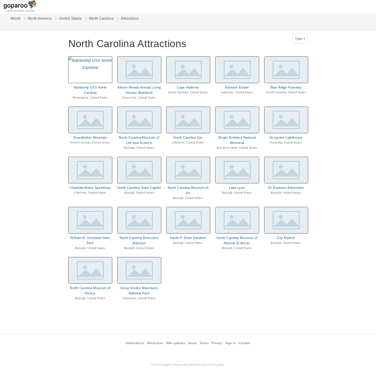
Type (298, 38)
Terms (204, 343)
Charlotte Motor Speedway (90, 187)
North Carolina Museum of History (90, 290)
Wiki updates (175, 343)
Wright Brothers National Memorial (237, 140)
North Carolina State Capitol (139, 187)
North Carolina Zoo (188, 137)
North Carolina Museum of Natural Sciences (237, 240)
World (15, 18)
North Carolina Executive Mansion (139, 240)
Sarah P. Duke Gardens (188, 238)
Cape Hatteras (188, 87)
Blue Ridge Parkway (286, 87)
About (192, 343)
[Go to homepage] (19, 7)
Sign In (230, 343)
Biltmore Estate (237, 87)
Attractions (155, 343)
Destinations (135, 343)
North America (40, 18)
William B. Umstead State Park (90, 240)
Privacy (217, 343)
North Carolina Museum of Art (188, 190)
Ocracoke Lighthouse (285, 137)
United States (70, 18)
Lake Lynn (237, 187)
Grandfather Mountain (90, 137)
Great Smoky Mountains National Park (139, 290)
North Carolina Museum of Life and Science (139, 140)
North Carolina (101, 18)
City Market (286, 238)
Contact (244, 343)
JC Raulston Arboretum (286, 187)
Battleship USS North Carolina (90, 89)
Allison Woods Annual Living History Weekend (139, 89)
